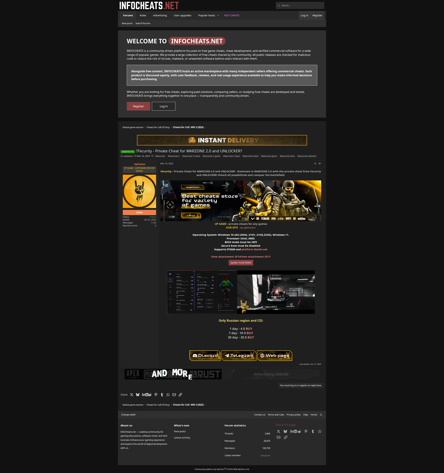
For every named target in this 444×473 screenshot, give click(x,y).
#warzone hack (287, 156)
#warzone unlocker (307, 156)
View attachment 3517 (256, 256)
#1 (320, 163)
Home (314, 414)
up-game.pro (248, 227)
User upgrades (182, 15)
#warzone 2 (174, 156)
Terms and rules (276, 414)
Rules (143, 15)
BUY (249, 329)
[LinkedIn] (144, 394)
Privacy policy (294, 414)
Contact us (259, 414)
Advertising (160, 15)
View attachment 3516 (226, 256)
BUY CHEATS (231, 15)
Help (305, 414)
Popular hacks (206, 15)
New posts (127, 23)
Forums (128, 15)
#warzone (160, 156)
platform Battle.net (254, 249)
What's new (181, 425)
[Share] (315, 164)
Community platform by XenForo (222, 469)
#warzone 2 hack (231, 156)
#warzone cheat (250, 156)
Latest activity (182, 437)
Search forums (142, 23)
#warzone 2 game (211, 156)
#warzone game (269, 156)
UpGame (128, 156)
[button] (218, 15)
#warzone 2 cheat (191, 156)
